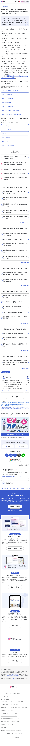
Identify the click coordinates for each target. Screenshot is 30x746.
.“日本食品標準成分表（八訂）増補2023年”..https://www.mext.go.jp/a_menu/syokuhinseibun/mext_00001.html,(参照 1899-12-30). (15, 408)
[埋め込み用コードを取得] (15, 455)
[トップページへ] (15, 687)
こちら (13, 678)
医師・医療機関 (15, 674)
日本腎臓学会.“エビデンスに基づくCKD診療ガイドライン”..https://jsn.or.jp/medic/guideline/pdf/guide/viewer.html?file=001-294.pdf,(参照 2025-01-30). (15, 404)
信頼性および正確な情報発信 (13, 675)
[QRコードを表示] (11, 455)
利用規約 (3, 86)
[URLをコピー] (7, 455)
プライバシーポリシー (10, 86)
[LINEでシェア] (23, 455)
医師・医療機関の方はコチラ (15, 510)
